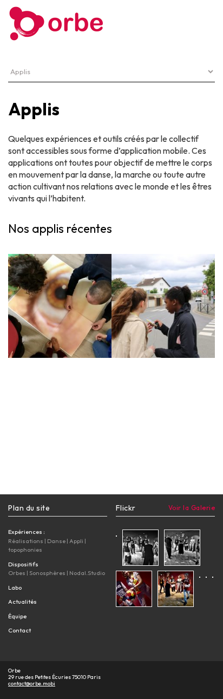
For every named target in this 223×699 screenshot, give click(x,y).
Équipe (17, 616)
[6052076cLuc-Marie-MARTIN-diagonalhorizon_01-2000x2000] (176, 590)
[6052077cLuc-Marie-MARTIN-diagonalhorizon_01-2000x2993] (134, 590)
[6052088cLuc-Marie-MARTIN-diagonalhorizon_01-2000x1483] (212, 575)
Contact (19, 630)
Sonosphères (47, 573)
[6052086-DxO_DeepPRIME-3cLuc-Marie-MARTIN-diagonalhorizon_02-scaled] (199, 575)
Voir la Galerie (191, 508)
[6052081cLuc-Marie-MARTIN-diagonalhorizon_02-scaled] (206, 575)
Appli (76, 541)
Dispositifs (23, 564)
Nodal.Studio (87, 573)
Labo (15, 587)
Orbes (16, 573)
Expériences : (26, 531)
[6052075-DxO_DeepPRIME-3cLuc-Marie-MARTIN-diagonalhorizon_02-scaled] (182, 549)
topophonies (25, 549)
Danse (56, 541)
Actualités (22, 601)
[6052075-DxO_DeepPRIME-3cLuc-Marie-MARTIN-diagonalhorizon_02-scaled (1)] (116, 534)
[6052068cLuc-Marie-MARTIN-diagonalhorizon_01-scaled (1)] (140, 549)
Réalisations (25, 541)
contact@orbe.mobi (31, 683)
